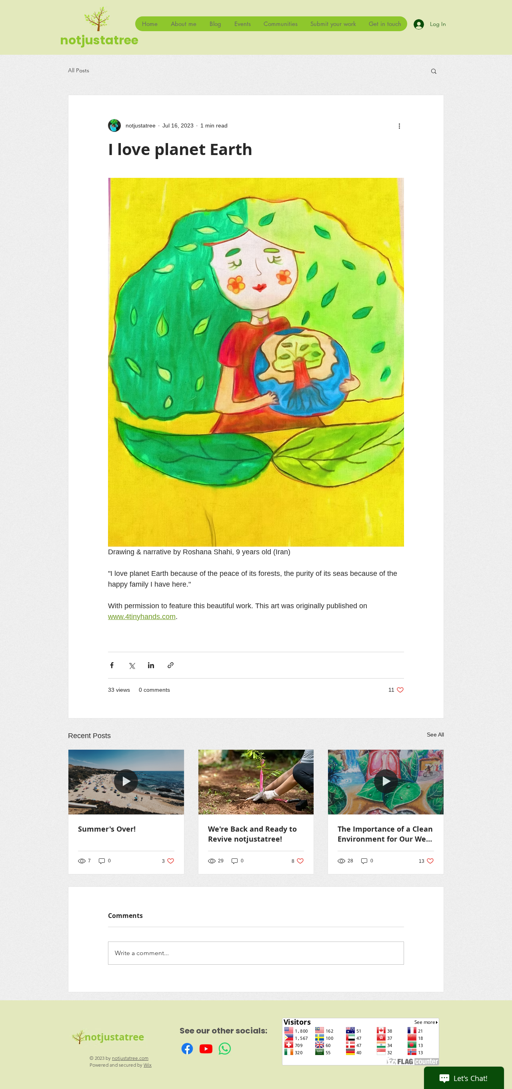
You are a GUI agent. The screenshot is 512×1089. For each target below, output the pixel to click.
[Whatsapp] (224, 1048)
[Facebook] (187, 1048)
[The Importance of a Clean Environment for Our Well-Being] (386, 782)
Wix (148, 1065)
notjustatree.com (130, 1058)
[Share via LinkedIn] (151, 665)
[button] (434, 71)
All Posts (78, 70)
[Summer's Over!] (126, 782)
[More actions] (399, 125)
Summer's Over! (107, 829)
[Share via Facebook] (112, 665)
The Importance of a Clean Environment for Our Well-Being (385, 834)
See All (435, 734)
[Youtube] (206, 1048)
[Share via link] (170, 665)
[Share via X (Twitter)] (131, 665)
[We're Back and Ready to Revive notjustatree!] (256, 782)
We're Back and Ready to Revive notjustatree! (252, 834)
